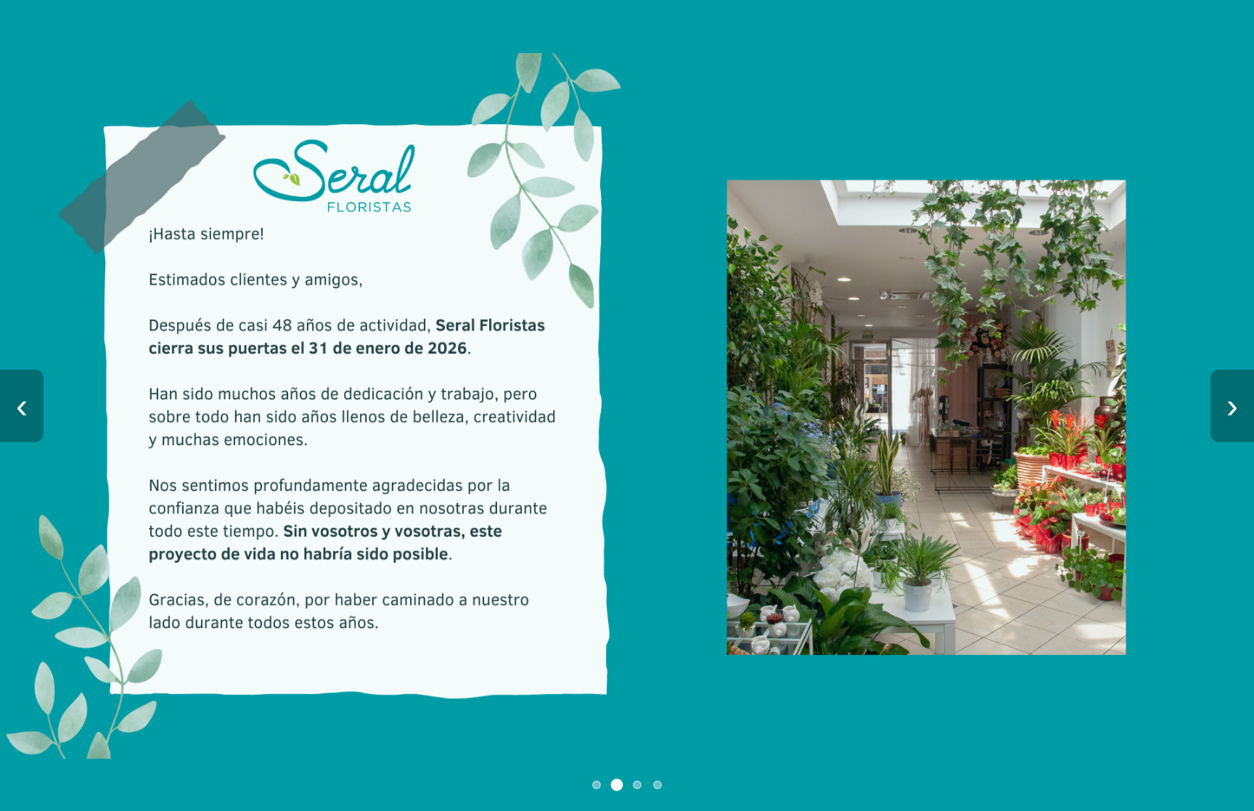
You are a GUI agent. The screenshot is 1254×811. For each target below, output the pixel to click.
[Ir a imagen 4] (657, 785)
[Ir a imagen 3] (637, 785)
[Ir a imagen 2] (617, 785)
